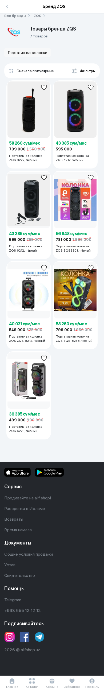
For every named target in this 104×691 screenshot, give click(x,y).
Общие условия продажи (28, 554)
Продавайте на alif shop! (27, 497)
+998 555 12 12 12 (22, 610)
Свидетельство (19, 575)
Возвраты (13, 519)
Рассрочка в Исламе (24, 508)
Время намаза (18, 529)
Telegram (12, 599)
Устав (9, 564)
